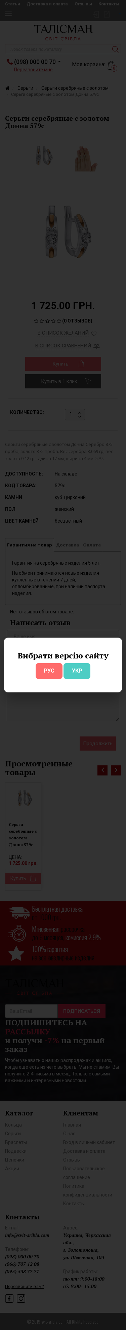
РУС (49, 671)
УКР (77, 671)
